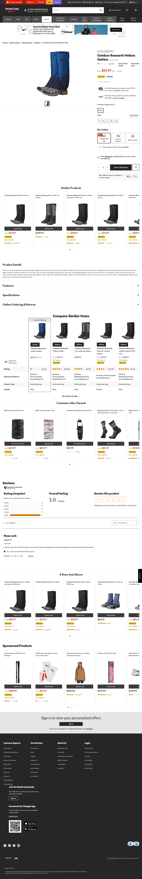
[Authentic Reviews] (13, 487)
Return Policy (89, 768)
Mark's (33, 752)
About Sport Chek (63, 748)
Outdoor (74, 19)
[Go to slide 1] (47, 103)
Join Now (89, 729)
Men (18, 19)
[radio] (100, 110)
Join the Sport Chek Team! (65, 756)
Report (30, 556)
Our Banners (34, 776)
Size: (99, 115)
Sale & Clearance (110, 19)
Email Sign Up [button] (89, 2)
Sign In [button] (134, 2)
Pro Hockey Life (35, 764)
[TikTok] (9, 845)
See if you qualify (119, 98)
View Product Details (123, 64)
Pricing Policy (89, 764)
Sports (46, 19)
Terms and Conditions (91, 752)
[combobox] (127, 523)
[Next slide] (140, 204)
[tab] (104, 138)
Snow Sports (27, 42)
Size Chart (134, 115)
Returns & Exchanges (9, 760)
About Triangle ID (63, 760)
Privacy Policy (89, 748)
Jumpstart (61, 768)
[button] (100, 10)
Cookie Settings (8, 784)
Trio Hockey (34, 772)
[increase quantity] (107, 167)
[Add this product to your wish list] (136, 167)
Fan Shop (84, 19)
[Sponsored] (71, 30)
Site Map (87, 756)
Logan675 (7, 540)
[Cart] (135, 10)
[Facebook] (5, 845)
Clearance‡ (101, 76)
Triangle (33, 756)
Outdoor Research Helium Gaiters (116, 57)
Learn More (13, 816)
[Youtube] (18, 845)
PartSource (34, 760)
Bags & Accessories (96, 19)
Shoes (36, 19)
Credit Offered (75, 2)
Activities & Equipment (60, 19)
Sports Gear (15, 42)
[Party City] (57, 2)
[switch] (7, 362)
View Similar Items (135, 64)
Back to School (133, 19)
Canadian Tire (35, 748)
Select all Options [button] (121, 167)
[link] (106, 63)
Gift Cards (6, 772)
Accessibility (88, 760)
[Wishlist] (127, 10)
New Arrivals (122, 19)
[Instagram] (14, 845)
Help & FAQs (7, 764)
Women (8, 19)
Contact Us (6, 776)
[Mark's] (49, 2)
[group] (15, 236)
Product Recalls (8, 780)
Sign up (13, 798)
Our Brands (61, 752)
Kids (27, 19)
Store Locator (7, 768)
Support (100, 2)
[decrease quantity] (99, 167)
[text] (17, 243)
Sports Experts (35, 768)
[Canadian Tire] (30, 2)
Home (5, 42)
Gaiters (37, 42)
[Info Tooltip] (108, 159)
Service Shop (7, 756)
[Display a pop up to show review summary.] (19, 243)
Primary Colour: (104, 104)
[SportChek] (41, 2)
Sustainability (61, 764)
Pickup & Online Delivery (10, 752)
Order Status (116, 10)
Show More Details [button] (70, 396)
